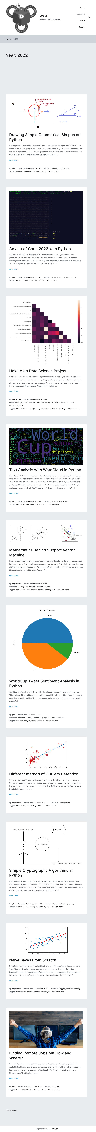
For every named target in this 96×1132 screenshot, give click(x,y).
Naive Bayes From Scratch (32, 960)
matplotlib (28, 171)
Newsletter (81, 14)
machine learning (58, 409)
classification (21, 992)
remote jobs (34, 1090)
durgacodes (16, 399)
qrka (13, 168)
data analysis (21, 409)
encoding (39, 907)
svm (53, 590)
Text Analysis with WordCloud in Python (45, 470)
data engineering (33, 409)
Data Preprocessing (58, 402)
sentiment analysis (23, 721)
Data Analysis (30, 402)
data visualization (22, 504)
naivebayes (45, 992)
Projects (20, 405)
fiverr (18, 1090)
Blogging (55, 168)
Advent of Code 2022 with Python (40, 248)
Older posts (12, 1110)
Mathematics (65, 168)
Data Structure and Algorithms (64, 277)
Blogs (81, 27)
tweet (33, 721)
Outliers (40, 806)
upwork (42, 1090)
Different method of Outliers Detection (43, 774)
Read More (13, 160)
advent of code (22, 280)
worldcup (40, 721)
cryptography (21, 907)
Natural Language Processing (45, 718)
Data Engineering (43, 402)
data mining (31, 806)
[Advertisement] (46, 76)
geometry (19, 171)
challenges (33, 280)
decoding (31, 907)
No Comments (53, 171)
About (80, 21)
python (36, 171)
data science (46, 409)
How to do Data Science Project (37, 371)
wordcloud (41, 504)
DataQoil (43, 16)
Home (82, 8)
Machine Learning (43, 587)
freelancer (24, 1090)
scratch (43, 171)
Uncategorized (64, 803)
